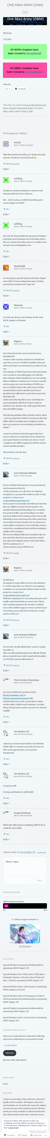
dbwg (5, 111)
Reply (5, 169)
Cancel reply (41, 852)
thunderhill (19, 266)
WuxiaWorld (33, 53)
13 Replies (7, 39)
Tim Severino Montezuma (26, 680)
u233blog (18, 178)
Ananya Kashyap (22, 813)
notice (11, 111)
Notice (5, 108)
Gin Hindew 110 (21, 731)
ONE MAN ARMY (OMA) (25, 5)
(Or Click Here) (25, 946)
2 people (16, 553)
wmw (17, 111)
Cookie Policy (13, 1128)
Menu (25, 12)
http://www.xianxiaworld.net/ (16, 698)
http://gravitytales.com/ (13, 695)
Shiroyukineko (33, 72)
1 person (16, 164)
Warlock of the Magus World (21, 108)
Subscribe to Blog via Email (14, 1030)
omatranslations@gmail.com (16, 500)
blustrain (18, 305)
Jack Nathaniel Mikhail (25, 473)
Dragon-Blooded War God (35, 105)
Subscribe (10, 1053)
